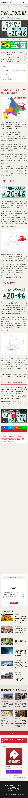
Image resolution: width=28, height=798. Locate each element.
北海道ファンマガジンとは (16, 785)
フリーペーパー (20, 787)
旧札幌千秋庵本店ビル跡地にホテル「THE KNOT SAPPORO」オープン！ (20, 704)
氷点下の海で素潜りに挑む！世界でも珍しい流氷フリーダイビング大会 (20, 652)
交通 (8, 18)
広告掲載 (10, 789)
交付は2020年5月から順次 (9, 79)
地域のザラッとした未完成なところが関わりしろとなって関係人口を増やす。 (7, 723)
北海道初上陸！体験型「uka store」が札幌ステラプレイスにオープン (20, 631)
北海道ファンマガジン (18, 794)
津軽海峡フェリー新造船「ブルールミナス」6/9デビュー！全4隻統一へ (21, 665)
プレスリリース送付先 (9, 787)
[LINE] (23, 427)
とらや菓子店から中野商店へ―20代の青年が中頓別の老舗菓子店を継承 (7, 704)
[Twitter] (11, 427)
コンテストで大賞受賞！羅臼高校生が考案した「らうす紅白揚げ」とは (20, 619)
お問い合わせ (17, 789)
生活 (14, 18)
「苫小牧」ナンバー (8, 77)
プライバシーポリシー (14, 790)
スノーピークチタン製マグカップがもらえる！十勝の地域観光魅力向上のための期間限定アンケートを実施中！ (20, 723)
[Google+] (17, 427)
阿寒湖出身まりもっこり (20, 642)
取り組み (11, 18)
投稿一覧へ (13, 602)
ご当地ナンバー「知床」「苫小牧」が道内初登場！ (14, 70)
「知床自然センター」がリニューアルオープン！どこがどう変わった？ (20, 677)
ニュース (4, 18)
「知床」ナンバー (7, 74)
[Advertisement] (14, 506)
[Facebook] (4, 427)
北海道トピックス (11, 6)
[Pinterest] (14, 430)
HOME (3, 6)
